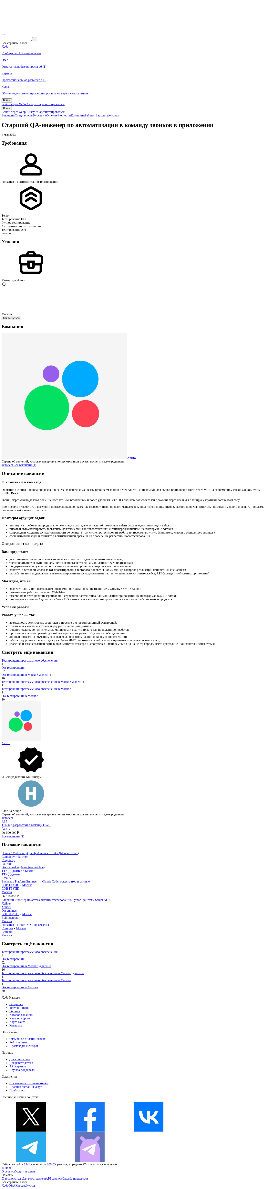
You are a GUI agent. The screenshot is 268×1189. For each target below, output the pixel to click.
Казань (29, 870)
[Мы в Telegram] (31, 1160)
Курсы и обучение (45, 115)
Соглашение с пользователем (28, 1083)
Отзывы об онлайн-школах (27, 1038)
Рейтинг (90, 115)
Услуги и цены (19, 1007)
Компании (78, 115)
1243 (27, 1164)
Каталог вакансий (21, 1014)
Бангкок (22, 856)
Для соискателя (19, 1059)
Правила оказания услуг (25, 1086)
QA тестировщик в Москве (20, 696)
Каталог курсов (19, 1018)
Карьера (20, 1185)
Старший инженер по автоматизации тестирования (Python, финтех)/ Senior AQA (56, 900)
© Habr (6, 1168)
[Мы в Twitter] (31, 1130)
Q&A (11, 1185)
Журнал (114, 115)
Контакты (16, 1025)
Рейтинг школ (18, 1042)
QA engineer (9, 910)
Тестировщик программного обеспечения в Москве (36, 689)
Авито (131, 458)
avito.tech (8, 465)
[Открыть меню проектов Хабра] (3, 34)
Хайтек (6, 903)
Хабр (5, 1185)
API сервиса (17, 1066)
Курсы (30, 1185)
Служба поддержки (22, 1070)
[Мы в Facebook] (89, 1130)
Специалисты (24, 115)
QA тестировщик (13, 667)
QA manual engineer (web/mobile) (23, 867)
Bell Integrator (10, 914)
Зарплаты (102, 115)
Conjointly (8, 856)
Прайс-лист (17, 1090)
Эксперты (64, 115)
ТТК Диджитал (12, 870)
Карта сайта (17, 1022)
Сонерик (7, 928)
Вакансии (8, 115)
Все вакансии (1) (25, 465)
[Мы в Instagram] (207, 1130)
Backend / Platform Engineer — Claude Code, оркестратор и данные (46, 881)
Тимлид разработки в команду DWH (26, 825)
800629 (51, 1164)
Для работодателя (21, 1062)
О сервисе (16, 1004)
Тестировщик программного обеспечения (29, 660)
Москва (27, 885)
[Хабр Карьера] (17, 39)
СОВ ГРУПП (10, 885)
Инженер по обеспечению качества (25, 924)
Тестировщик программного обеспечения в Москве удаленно (43, 681)
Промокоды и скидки (23, 1046)
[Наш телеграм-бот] (89, 1160)
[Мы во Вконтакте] (148, 1130)
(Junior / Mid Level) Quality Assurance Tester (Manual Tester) (40, 853)
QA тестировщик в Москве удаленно (26, 674)
